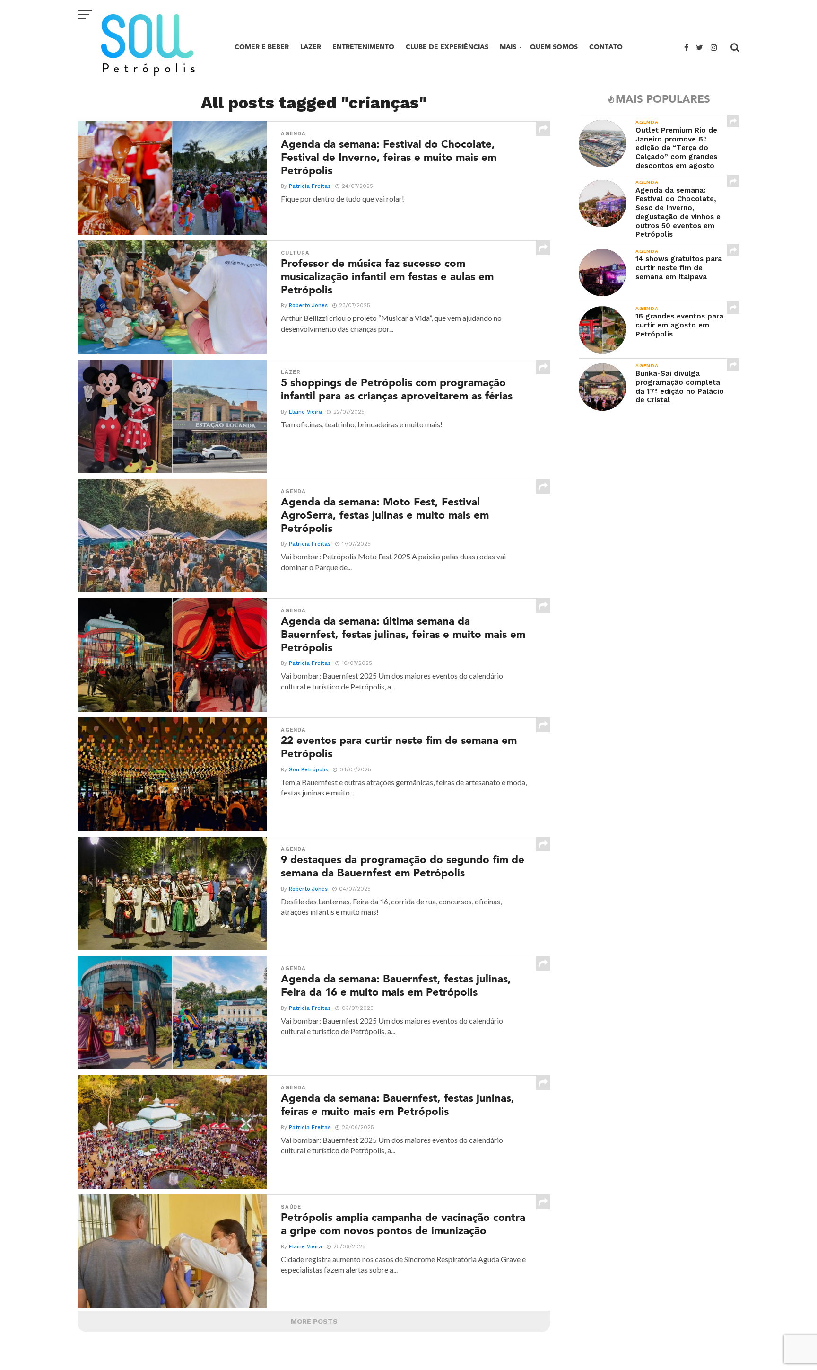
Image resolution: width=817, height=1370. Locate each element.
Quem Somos (554, 47)
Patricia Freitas (309, 186)
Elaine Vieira (305, 412)
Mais (508, 47)
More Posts (314, 1321)
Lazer (310, 47)
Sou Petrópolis (308, 770)
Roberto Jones (308, 305)
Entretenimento (363, 47)
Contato (606, 47)
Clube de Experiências (447, 47)
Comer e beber (262, 47)
